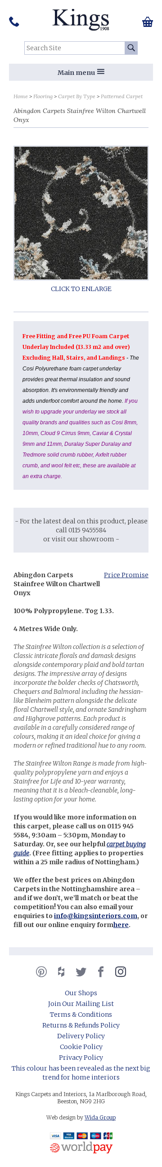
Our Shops (81, 993)
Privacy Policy (81, 1058)
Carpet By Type (76, 96)
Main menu (76, 73)
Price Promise (126, 575)
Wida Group (100, 1117)
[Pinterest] (41, 972)
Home (21, 96)
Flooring (43, 96)
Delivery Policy (81, 1036)
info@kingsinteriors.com (95, 916)
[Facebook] (100, 972)
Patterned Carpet (122, 96)
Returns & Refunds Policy (81, 1025)
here (121, 925)
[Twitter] (81, 972)
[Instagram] (120, 972)
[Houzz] (61, 972)
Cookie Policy (81, 1047)
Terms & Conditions (81, 1014)
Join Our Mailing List (81, 1004)
